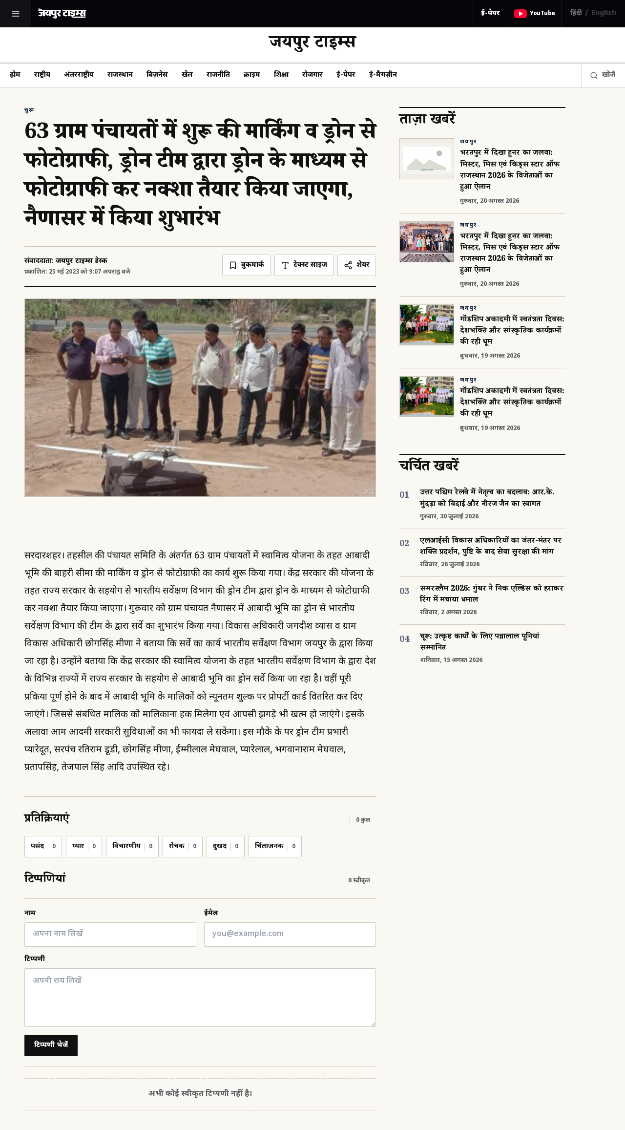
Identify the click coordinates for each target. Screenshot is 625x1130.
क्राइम (252, 75)
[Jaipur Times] (62, 13)
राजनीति (218, 75)
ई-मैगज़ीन (383, 75)
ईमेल (211, 913)
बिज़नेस (157, 75)
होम (15, 75)
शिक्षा (281, 75)
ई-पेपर (490, 13)
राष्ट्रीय (42, 75)
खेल (187, 75)
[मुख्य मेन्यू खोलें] (15, 13)
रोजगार (312, 75)
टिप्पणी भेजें (51, 1045)
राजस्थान (120, 75)
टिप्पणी (34, 959)
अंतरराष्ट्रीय (79, 75)
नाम (30, 913)
